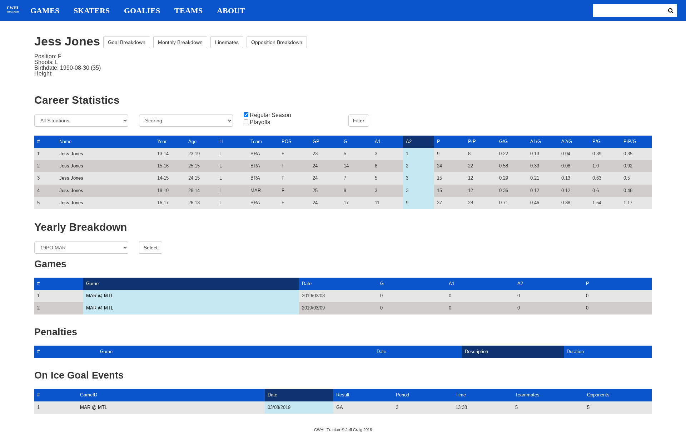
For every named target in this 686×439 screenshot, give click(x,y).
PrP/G (629, 141)
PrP (472, 141)
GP (316, 141)
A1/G (535, 141)
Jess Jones (71, 153)
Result (342, 394)
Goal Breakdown (126, 42)
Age (192, 141)
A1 (378, 141)
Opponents (598, 394)
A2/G (566, 141)
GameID (88, 394)
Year (161, 141)
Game (92, 283)
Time (461, 394)
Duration (575, 351)
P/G (596, 141)
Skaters (92, 11)
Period (402, 394)
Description (476, 351)
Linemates (227, 42)
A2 (409, 141)
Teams (188, 11)
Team (256, 141)
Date (307, 283)
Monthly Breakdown (180, 42)
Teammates (527, 394)
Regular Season (270, 115)
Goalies (142, 11)
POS (287, 141)
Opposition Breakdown (276, 42)
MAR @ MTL (99, 295)
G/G (503, 141)
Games (44, 11)
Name (65, 141)
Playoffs (260, 122)
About (231, 11)
